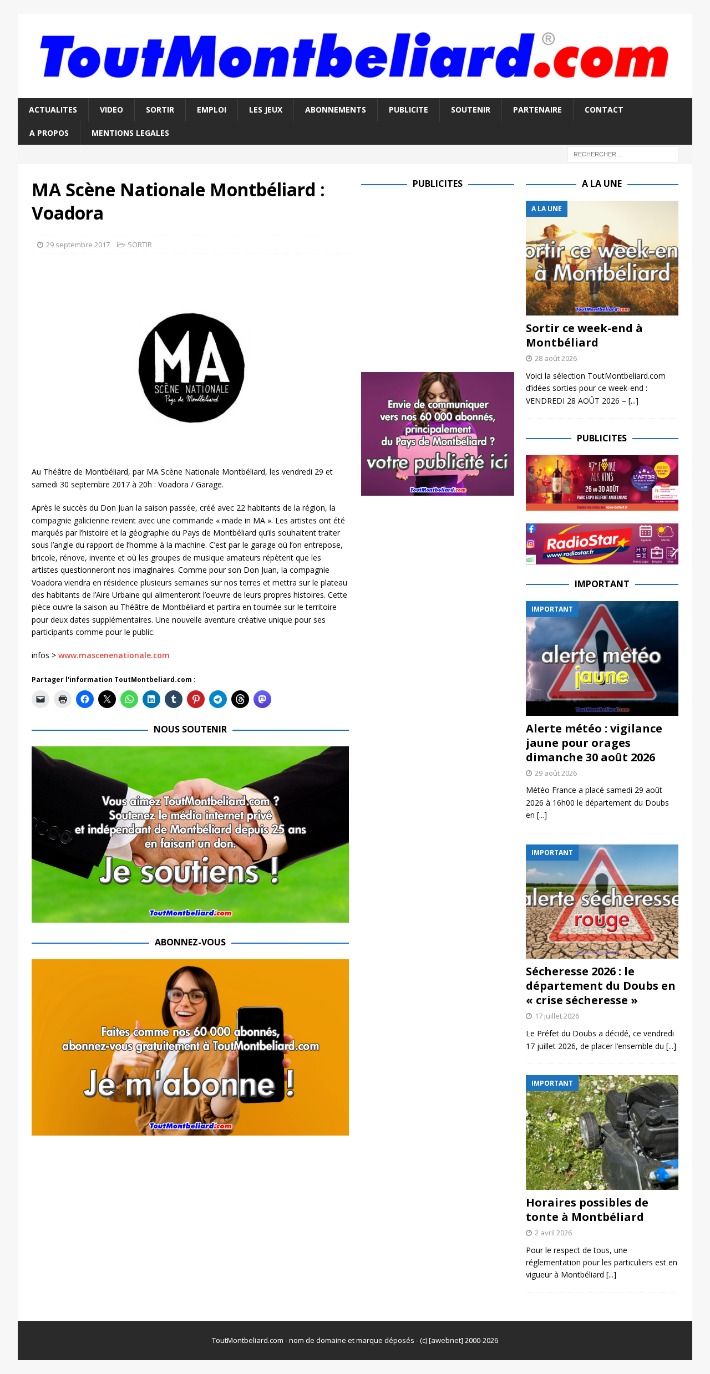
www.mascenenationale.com (114, 655)
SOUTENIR (470, 109)
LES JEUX (265, 109)
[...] (633, 400)
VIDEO (111, 109)
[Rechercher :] (622, 154)
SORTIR (160, 109)
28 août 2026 (556, 358)
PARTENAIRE (537, 109)
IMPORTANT (602, 584)
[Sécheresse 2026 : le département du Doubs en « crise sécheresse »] (602, 901)
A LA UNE (602, 183)
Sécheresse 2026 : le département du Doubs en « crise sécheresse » (601, 985)
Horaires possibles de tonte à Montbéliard (587, 1209)
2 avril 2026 (553, 1233)
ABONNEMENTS (335, 109)
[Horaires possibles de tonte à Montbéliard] (602, 1132)
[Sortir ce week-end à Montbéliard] (602, 258)
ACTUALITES (53, 109)
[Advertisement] (454, 278)
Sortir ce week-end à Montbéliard (584, 335)
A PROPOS (49, 133)
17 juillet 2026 (557, 1016)
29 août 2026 (556, 773)
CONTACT (604, 109)
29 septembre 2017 (78, 245)
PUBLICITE (408, 109)
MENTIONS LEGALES (130, 133)
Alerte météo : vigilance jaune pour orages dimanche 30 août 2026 (594, 743)
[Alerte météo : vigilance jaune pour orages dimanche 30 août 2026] (602, 658)
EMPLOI (211, 109)
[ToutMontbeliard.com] (355, 91)
